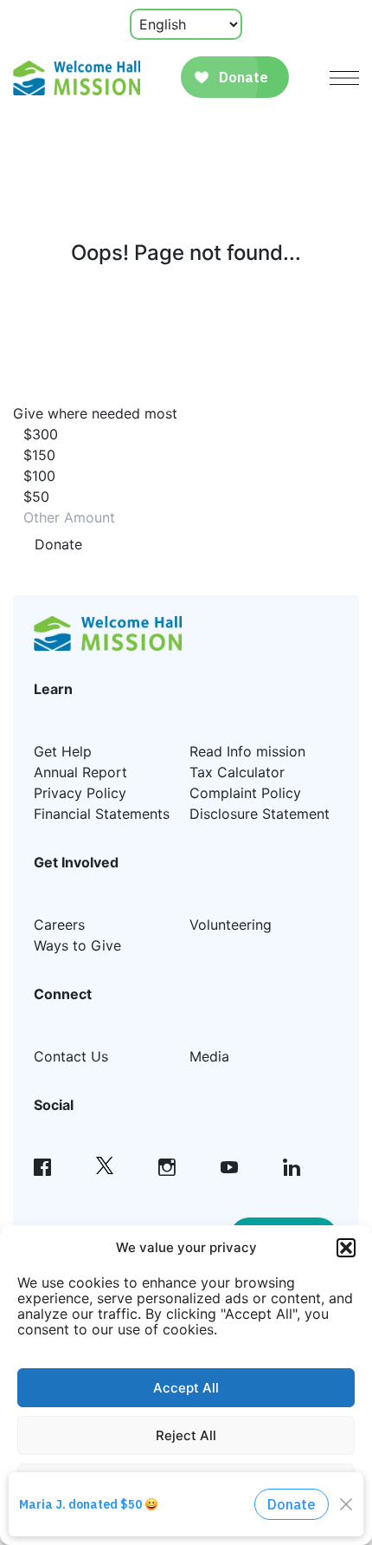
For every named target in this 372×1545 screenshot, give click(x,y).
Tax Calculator (237, 772)
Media (209, 1056)
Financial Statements (102, 813)
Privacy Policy (80, 793)
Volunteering (230, 924)
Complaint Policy (245, 793)
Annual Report (80, 772)
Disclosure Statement (259, 813)
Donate (58, 544)
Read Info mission (247, 751)
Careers (59, 924)
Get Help (63, 751)
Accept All (186, 1387)
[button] (346, 1247)
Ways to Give (77, 945)
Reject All (186, 1435)
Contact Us (71, 1056)
